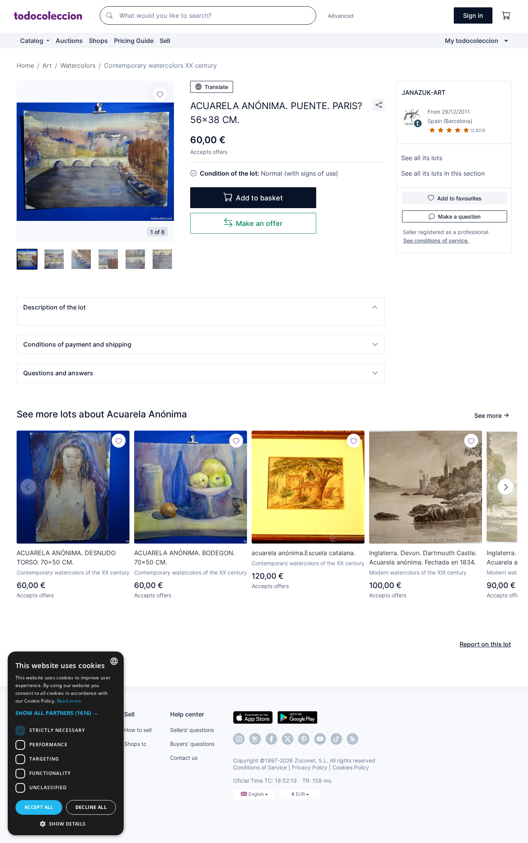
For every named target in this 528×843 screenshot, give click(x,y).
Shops (98, 40)
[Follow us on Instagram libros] (255, 739)
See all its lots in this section (443, 173)
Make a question (459, 216)
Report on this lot (485, 644)
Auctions (69, 40)
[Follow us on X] (287, 739)
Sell (165, 40)
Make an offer (259, 223)
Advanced (341, 15)
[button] (200, 307)
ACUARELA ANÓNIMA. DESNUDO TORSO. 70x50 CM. (66, 557)
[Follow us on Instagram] (239, 739)
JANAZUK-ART (423, 92)
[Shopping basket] (506, 15)
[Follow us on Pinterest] (304, 739)
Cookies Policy (350, 767)
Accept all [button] (38, 807)
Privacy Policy (309, 767)
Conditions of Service (260, 767)
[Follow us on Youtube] (320, 739)
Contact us (184, 757)
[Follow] (160, 94)
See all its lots (421, 158)
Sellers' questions (192, 730)
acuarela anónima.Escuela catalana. (303, 553)
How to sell (138, 730)
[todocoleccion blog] (352, 739)
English (257, 794)
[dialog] (66, 743)
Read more (69, 701)
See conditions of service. (436, 240)
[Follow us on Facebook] (271, 739)
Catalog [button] (32, 40)
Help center (187, 714)
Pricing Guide (133, 40)
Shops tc (135, 743)
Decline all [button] (91, 807)
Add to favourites (459, 198)
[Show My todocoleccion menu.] (506, 40)
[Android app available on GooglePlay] (297, 717)
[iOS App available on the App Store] (253, 717)
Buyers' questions (192, 743)
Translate (216, 87)
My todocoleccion (471, 40)
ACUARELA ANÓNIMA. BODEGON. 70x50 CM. (184, 557)
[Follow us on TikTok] (336, 739)
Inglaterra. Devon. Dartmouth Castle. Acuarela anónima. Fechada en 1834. (423, 557)
